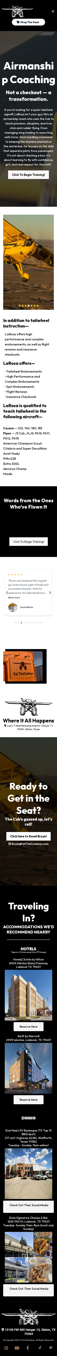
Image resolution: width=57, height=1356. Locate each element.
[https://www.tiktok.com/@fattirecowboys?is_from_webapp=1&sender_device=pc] (39, 1347)
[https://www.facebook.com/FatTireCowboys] (28, 1348)
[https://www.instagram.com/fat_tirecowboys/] (6, 1348)
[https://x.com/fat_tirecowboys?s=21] (50, 1347)
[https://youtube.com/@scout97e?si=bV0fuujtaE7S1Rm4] (18, 1348)
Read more (14, 597)
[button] (53, 11)
